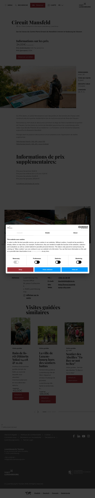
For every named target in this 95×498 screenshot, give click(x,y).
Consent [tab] (19, 233)
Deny (20, 269)
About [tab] (75, 233)
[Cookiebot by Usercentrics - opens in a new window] (80, 227)
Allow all (74, 269)
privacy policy (36, 251)
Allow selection (48, 269)
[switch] (37, 262)
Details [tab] (47, 233)
